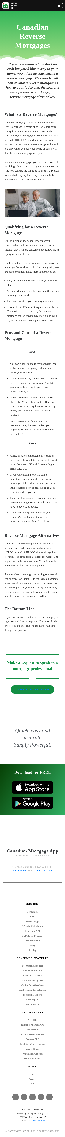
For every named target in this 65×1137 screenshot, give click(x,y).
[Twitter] (24, 1097)
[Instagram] (49, 1097)
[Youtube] (32, 1097)
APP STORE (19, 870)
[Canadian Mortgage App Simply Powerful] (9, 5)
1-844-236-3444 (38, 1121)
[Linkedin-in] (41, 1097)
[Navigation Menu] (59, 5)
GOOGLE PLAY (43, 870)
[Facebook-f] (15, 1097)
